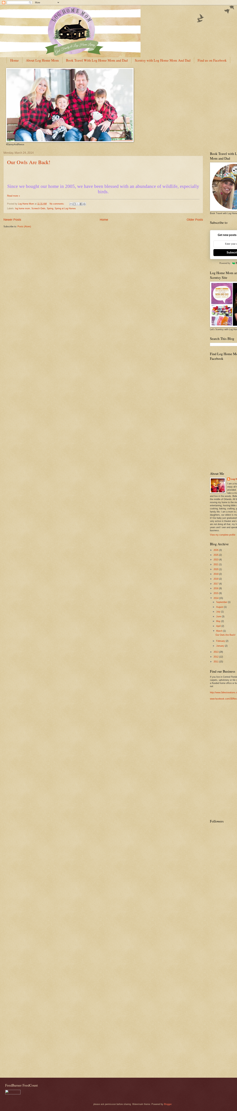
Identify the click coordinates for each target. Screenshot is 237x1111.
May (218, 621)
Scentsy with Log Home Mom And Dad (163, 60)
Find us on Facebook (212, 60)
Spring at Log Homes (65, 208)
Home (14, 60)
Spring (50, 208)
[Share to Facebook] (81, 204)
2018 (216, 579)
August (220, 607)
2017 (216, 583)
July (218, 611)
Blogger (167, 1104)
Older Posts (195, 219)
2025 (216, 555)
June (219, 616)
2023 (216, 559)
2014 (216, 598)
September (222, 602)
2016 (216, 588)
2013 (216, 652)
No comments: (57, 203)
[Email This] (71, 204)
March (219, 631)
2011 (216, 661)
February (221, 641)
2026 (216, 550)
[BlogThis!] (74, 204)
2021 (216, 564)
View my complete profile (222, 534)
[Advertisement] (223, 761)
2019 (216, 574)
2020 (216, 569)
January (220, 645)
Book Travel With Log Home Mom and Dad (97, 60)
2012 (216, 656)
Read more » (13, 195)
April (218, 626)
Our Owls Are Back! (28, 162)
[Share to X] (77, 204)
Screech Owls (38, 208)
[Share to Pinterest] (84, 204)
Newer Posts (12, 219)
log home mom (22, 208)
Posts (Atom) (24, 226)
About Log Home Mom (42, 60)
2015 (216, 593)
